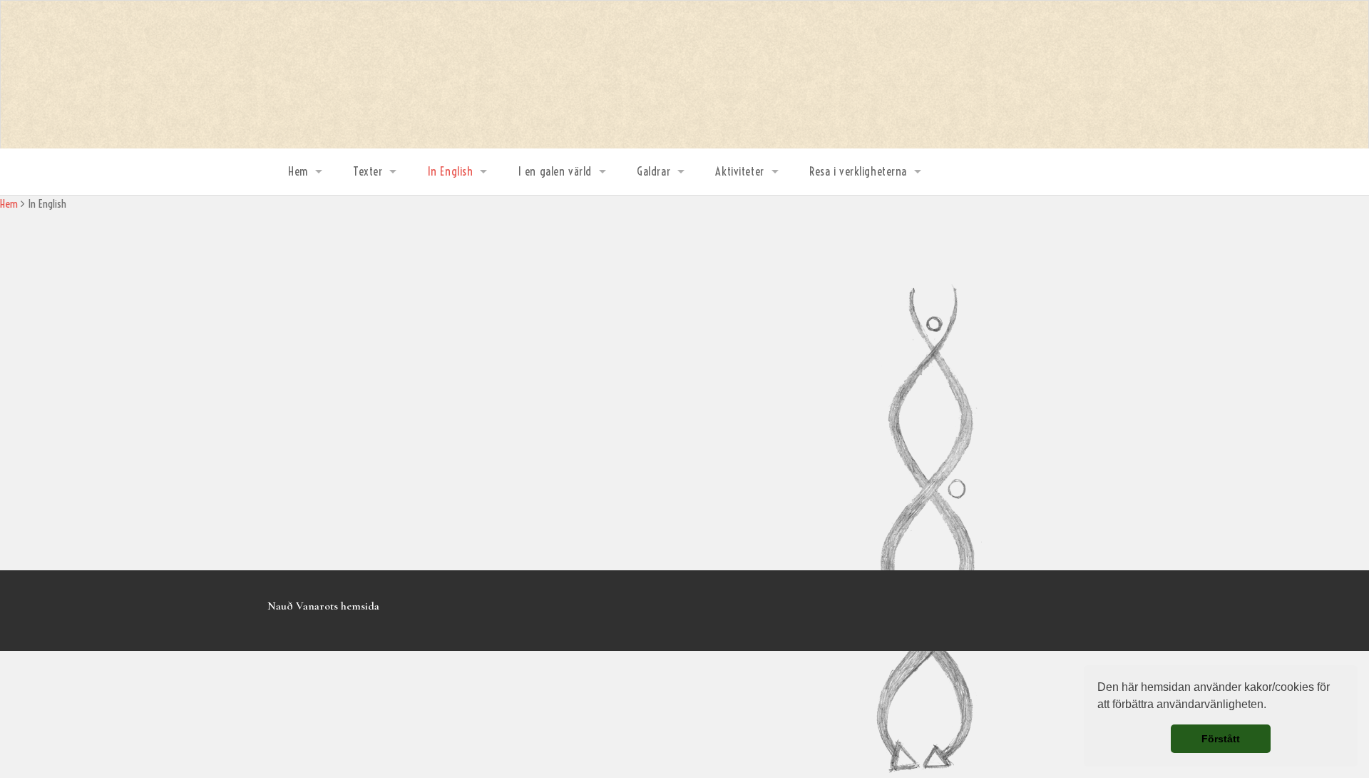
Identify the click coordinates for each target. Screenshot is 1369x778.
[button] (1271, 706)
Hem (298, 171)
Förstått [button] (1220, 738)
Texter (367, 171)
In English (450, 171)
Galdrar (653, 171)
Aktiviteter (739, 171)
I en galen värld (555, 171)
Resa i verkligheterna (858, 171)
